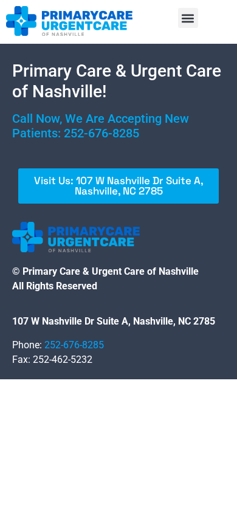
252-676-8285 (101, 133)
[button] (188, 18)
